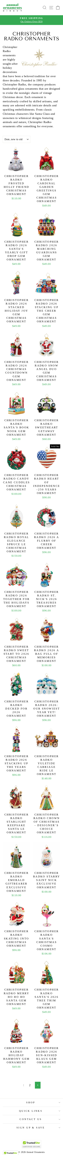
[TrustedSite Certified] (31, 1144)
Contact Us (31, 1119)
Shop (30, 1102)
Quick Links (30, 1111)
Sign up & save (30, 1127)
